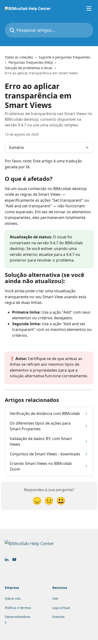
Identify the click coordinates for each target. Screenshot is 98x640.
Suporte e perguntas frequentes (64, 57)
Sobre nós (13, 598)
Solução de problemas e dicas (28, 68)
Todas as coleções (19, 57)
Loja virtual (61, 607)
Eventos (58, 616)
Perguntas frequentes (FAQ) (31, 62)
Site (55, 598)
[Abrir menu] (89, 8)
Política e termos (18, 607)
